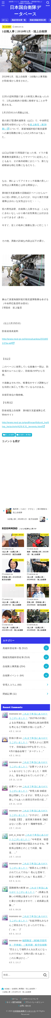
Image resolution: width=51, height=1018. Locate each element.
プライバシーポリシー (34, 1002)
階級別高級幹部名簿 (38, 20)
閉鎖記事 (10, 694)
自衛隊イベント (13, 675)
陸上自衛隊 (7, 27)
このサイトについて (30, 999)
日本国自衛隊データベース (25, 10)
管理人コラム (12, 684)
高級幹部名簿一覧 (19, 20)
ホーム (5, 20)
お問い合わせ (25, 1006)
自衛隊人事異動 (25, 435)
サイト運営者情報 (14, 1002)
